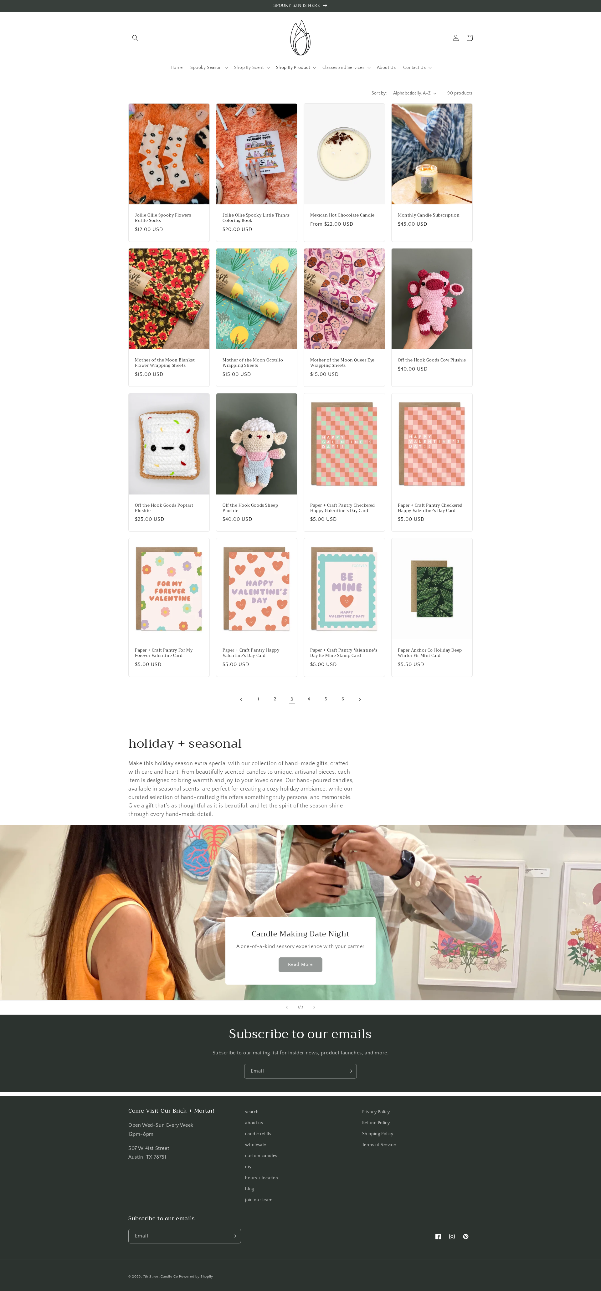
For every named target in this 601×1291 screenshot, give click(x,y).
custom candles (261, 1155)
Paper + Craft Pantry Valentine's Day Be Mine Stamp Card (343, 653)
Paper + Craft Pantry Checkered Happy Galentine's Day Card (342, 508)
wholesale (255, 1144)
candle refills (258, 1133)
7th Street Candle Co (160, 1276)
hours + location (261, 1178)
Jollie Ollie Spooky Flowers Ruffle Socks (163, 218)
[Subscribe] (350, 1071)
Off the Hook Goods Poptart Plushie (164, 508)
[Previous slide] (287, 1007)
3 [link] (292, 699)
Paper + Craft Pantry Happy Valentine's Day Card (251, 653)
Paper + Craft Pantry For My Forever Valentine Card (164, 653)
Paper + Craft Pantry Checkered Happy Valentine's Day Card (430, 508)
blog (249, 1188)
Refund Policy (376, 1122)
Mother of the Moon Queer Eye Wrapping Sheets (342, 363)
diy (248, 1166)
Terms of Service (379, 1144)
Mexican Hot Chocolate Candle (342, 215)
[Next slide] (314, 1007)
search (252, 1111)
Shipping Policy (377, 1133)
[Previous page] (241, 699)
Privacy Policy (376, 1111)
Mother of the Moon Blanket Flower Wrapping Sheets (165, 363)
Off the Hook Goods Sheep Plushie (250, 508)
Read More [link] (300, 964)
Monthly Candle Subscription (429, 215)
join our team (258, 1199)
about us (254, 1122)
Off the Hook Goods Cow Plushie (432, 360)
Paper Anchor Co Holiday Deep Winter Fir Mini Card (430, 653)
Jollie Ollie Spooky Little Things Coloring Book (256, 218)
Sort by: (379, 93)
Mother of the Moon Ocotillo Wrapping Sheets (253, 363)
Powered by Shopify (196, 1276)
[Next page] (360, 699)
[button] (135, 38)
